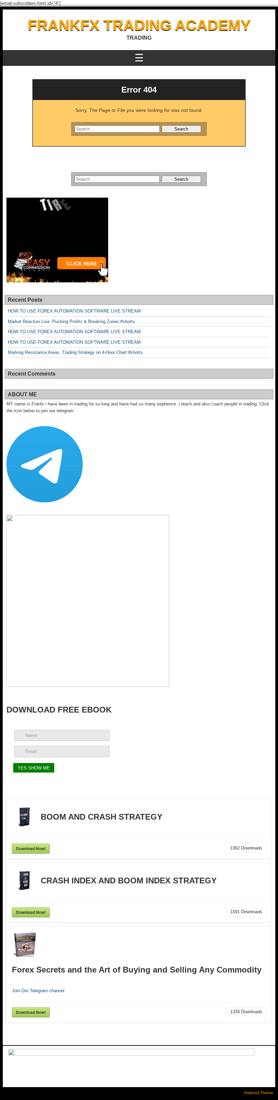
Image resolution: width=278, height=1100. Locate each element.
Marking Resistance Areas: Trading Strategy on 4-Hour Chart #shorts (75, 352)
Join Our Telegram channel (38, 990)
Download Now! (31, 848)
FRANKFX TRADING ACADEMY (139, 25)
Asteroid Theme (258, 1093)
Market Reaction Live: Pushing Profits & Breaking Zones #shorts (71, 321)
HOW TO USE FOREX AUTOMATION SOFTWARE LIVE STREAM (74, 311)
